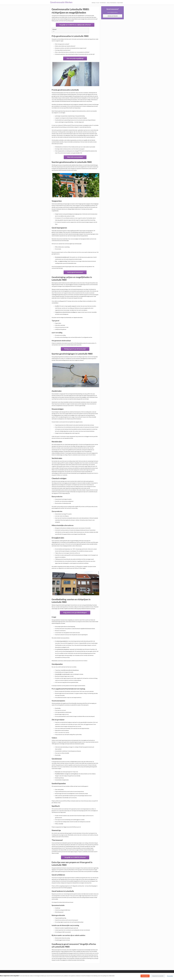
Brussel (97, 2)
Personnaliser (170, 975)
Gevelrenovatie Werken (61, 2)
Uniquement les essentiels (157, 975)
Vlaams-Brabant (120, 2)
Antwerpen (94, 2)
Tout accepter (145, 975)
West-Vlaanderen (113, 2)
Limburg (108, 2)
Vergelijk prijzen (113, 16)
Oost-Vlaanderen (103, 2)
